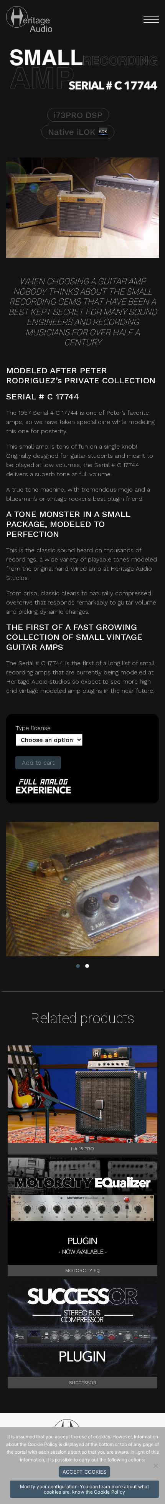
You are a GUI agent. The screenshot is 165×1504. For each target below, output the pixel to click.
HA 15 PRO (82, 1148)
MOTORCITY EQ (82, 1270)
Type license (33, 728)
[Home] (29, 19)
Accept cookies (85, 1472)
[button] (147, 19)
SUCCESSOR (82, 1382)
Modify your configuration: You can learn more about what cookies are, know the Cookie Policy (84, 1489)
